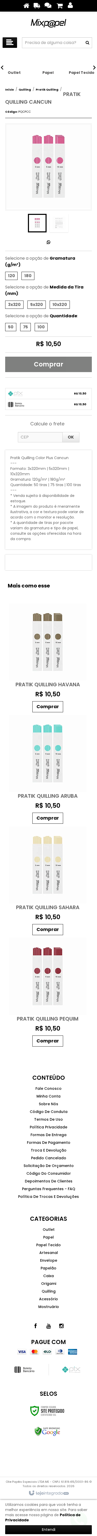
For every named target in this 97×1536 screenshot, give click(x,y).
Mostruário (48, 1306)
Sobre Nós (48, 1104)
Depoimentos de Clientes (48, 1181)
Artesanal (48, 1252)
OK (71, 437)
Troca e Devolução (48, 1150)
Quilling (25, 89)
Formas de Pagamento (48, 1142)
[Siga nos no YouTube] (48, 1326)
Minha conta (48, 1096)
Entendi (48, 1529)
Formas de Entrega (48, 1134)
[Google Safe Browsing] (47, 1431)
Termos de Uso (48, 1119)
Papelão (48, 1268)
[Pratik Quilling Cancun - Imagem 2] (59, 223)
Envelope (48, 1260)
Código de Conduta (49, 1111)
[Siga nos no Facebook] (35, 1326)
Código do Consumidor (48, 1173)
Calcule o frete (47, 423)
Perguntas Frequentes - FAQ (48, 1188)
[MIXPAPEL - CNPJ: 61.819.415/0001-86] (48, 23)
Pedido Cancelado (48, 1158)
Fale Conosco (48, 1088)
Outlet (49, 1229)
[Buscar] (87, 42)
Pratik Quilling (47, 89)
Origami (48, 1283)
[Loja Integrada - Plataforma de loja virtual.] (48, 1493)
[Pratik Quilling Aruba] (48, 770)
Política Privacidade (48, 1127)
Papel (48, 1237)
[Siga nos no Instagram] (61, 1326)
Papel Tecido (48, 1245)
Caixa (48, 1275)
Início (9, 89)
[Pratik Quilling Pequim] (48, 993)
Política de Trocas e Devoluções (48, 1196)
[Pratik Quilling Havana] (48, 659)
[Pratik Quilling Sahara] (48, 882)
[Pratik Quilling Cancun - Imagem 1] (37, 223)
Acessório (48, 1299)
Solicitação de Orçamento (49, 1165)
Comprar (48, 364)
